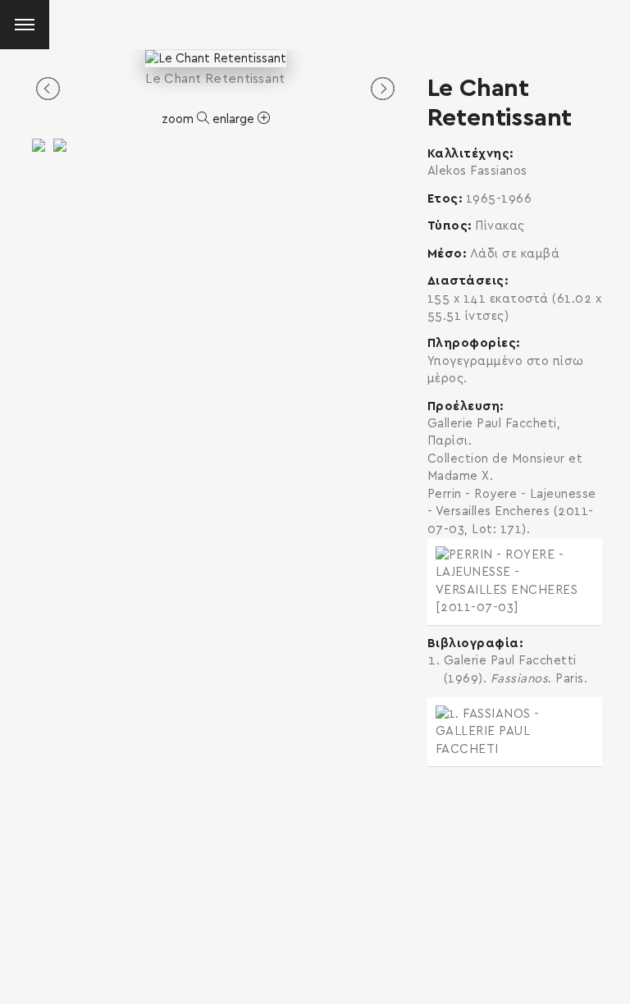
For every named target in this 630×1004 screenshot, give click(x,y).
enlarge (235, 119)
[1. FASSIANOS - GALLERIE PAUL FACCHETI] (515, 731)
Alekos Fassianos (477, 171)
